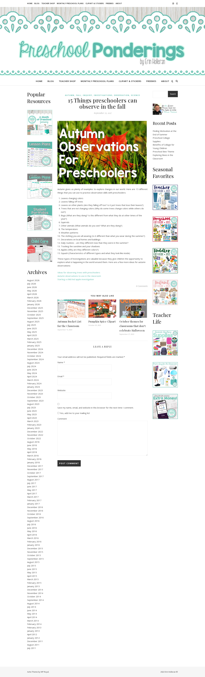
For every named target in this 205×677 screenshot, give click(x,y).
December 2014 (35, 589)
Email (60, 376)
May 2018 (32, 448)
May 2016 (32, 531)
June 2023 (32, 410)
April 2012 (32, 634)
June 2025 (32, 328)
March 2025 (33, 338)
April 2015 (32, 576)
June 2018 (32, 445)
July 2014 (31, 606)
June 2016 (32, 527)
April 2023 (32, 417)
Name (61, 362)
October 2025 (34, 314)
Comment (62, 418)
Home (29, 3)
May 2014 (32, 613)
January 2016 (33, 545)
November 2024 (35, 352)
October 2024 (34, 356)
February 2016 (34, 541)
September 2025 (35, 318)
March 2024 (33, 380)
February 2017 (34, 500)
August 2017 (33, 479)
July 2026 (31, 283)
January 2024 (33, 386)
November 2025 (35, 311)
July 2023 (31, 407)
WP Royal (45, 672)
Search (173, 94)
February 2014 (34, 624)
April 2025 (32, 335)
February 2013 (34, 627)
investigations (103, 95)
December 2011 (35, 641)
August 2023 (33, 404)
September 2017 (35, 476)
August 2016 (33, 520)
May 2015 (32, 572)
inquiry (87, 95)
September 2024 (35, 359)
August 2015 (33, 562)
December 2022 (35, 431)
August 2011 (33, 644)
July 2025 (31, 324)
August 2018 (33, 441)
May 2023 (32, 414)
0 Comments (142, 286)
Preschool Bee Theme (163, 151)
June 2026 (32, 287)
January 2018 (33, 462)
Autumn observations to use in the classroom (79, 276)
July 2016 (31, 524)
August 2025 (33, 321)
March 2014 (33, 620)
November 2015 (35, 551)
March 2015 (33, 579)
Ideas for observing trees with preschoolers (78, 272)
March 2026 (33, 297)
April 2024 (32, 376)
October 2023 (34, 397)
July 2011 (31, 648)
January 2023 (33, 428)
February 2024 (34, 383)
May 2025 (32, 331)
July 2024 (31, 366)
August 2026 (33, 280)
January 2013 (33, 630)
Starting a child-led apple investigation (75, 279)
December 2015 (35, 548)
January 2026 (33, 304)
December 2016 (35, 507)
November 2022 (35, 434)
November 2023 (35, 393)
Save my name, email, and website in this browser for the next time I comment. (95, 407)
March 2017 (33, 496)
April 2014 (32, 617)
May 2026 (32, 290)
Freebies (110, 3)
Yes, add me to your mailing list (74, 413)
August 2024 (33, 362)
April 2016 (32, 534)
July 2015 (31, 565)
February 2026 (34, 300)
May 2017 (32, 490)
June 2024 (32, 369)
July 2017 (31, 483)
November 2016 (35, 510)
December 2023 (35, 390)
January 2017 (33, 503)
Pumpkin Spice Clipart (102, 321)
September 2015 (35, 558)
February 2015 (34, 582)
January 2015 (33, 586)
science (135, 95)
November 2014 (35, 593)
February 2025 (34, 342)
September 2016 (35, 517)
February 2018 (34, 459)
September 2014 (35, 600)
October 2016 (34, 514)
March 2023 (33, 421)
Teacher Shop (48, 3)
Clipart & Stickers (95, 3)
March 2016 (33, 538)
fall (78, 95)
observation (121, 95)
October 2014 (34, 596)
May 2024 (32, 373)
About (119, 3)
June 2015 (32, 569)
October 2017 (34, 472)
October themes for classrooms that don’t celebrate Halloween (132, 326)
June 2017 (32, 486)
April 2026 (32, 294)
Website (61, 390)
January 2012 (33, 637)
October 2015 (34, 555)
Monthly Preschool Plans (70, 3)
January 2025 (33, 345)
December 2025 (35, 307)
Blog (36, 3)
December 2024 (35, 349)
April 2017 (32, 493)
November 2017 (35, 469)
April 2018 (32, 452)
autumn (69, 95)
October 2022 (34, 438)
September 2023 (35, 400)
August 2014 (33, 603)
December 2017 (35, 466)
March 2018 (33, 455)
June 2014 (32, 610)
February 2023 (34, 424)
